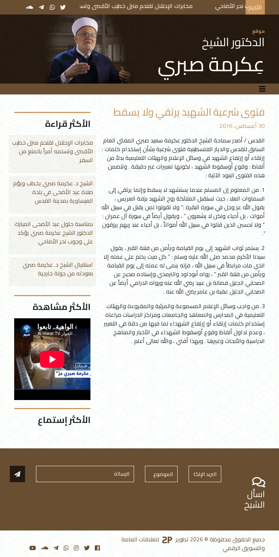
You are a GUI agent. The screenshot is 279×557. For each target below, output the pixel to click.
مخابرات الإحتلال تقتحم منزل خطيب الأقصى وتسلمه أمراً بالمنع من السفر (126, 5)
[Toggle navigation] (262, 89)
